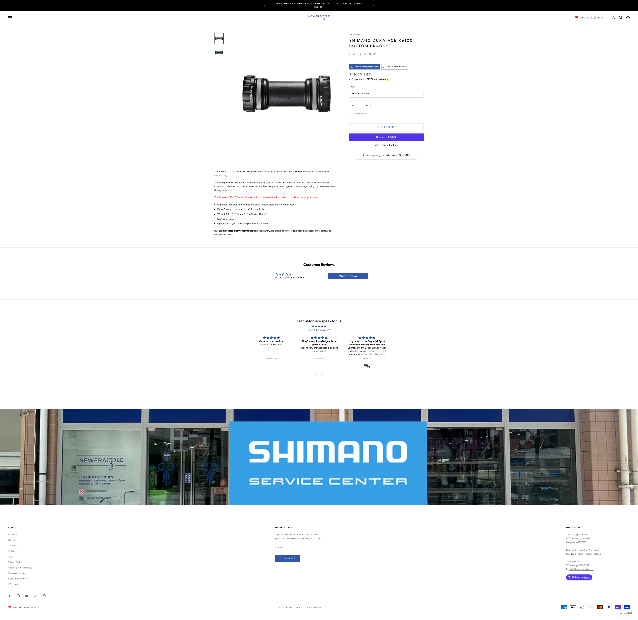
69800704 (574, 561)
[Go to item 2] (219, 52)
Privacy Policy (15, 562)
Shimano (355, 34)
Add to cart (386, 127)
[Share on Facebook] (360, 54)
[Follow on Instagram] (18, 595)
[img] (319, 326)
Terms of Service (17, 573)
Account (12, 534)
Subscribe (287, 558)
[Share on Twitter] (365, 54)
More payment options (386, 145)
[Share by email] (374, 54)
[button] (316, 374)
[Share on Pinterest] (370, 54)
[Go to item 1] (219, 38)
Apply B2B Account (18, 578)
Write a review (348, 276)
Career (11, 540)
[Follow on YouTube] (27, 595)
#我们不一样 (315, 607)
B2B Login (13, 584)
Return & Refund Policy (20, 567)
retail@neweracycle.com (581, 569)
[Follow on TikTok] (35, 595)
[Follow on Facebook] (9, 595)
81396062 (584, 565)
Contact (12, 545)
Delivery (12, 551)
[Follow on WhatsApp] (44, 595)
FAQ (10, 556)
